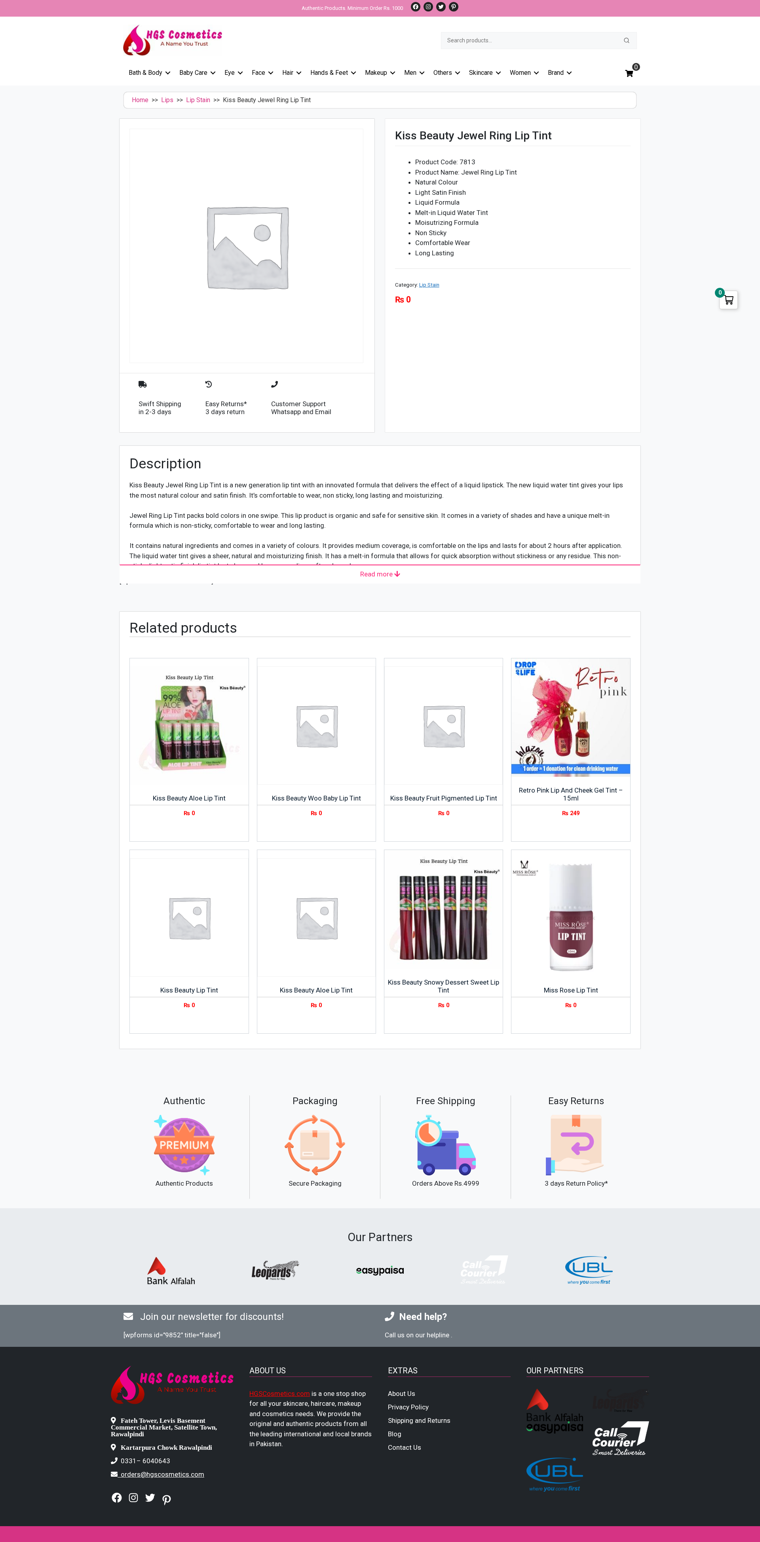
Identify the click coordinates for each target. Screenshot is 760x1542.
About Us (401, 1393)
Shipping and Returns (419, 1420)
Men (410, 72)
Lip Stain (198, 100)
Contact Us (404, 1447)
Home (140, 100)
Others (442, 72)
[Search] (626, 40)
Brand (556, 72)
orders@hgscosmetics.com (162, 1474)
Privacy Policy (408, 1407)
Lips (167, 100)
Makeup (376, 72)
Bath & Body (145, 72)
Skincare (481, 72)
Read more (377, 574)
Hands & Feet (329, 72)
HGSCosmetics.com (279, 1393)
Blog (394, 1434)
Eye (229, 72)
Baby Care (193, 72)
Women (520, 72)
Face (258, 72)
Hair (287, 72)
